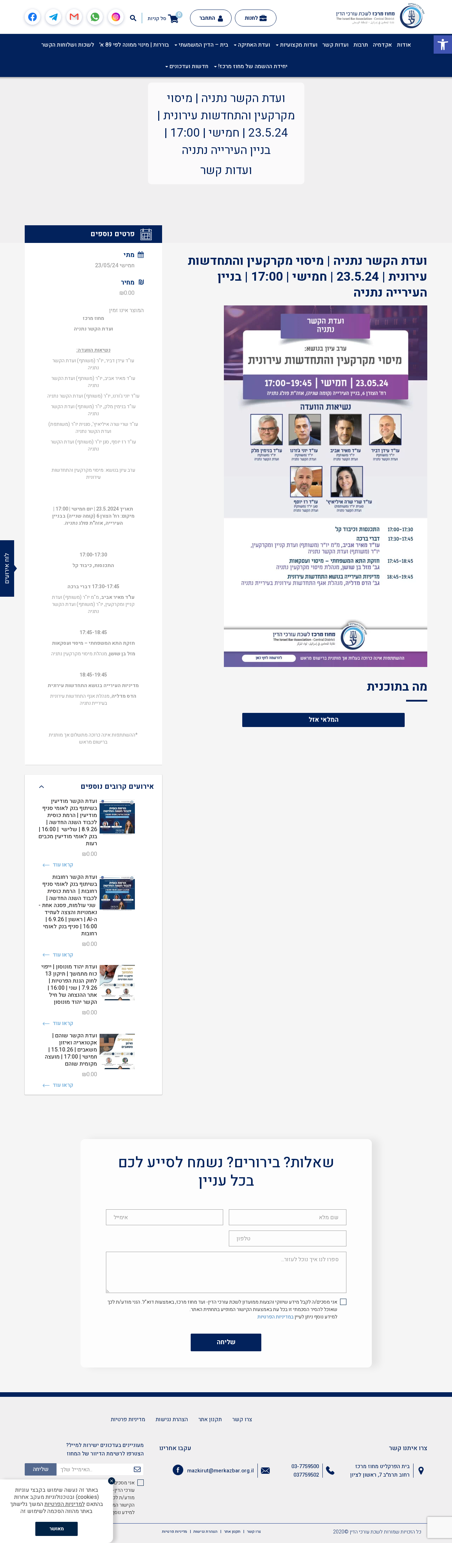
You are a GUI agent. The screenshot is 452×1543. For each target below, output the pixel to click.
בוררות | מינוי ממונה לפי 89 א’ (134, 45)
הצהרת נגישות (172, 1419)
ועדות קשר (335, 45)
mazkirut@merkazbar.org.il (220, 1471)
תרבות (360, 45)
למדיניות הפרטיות (64, 1504)
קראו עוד (62, 865)
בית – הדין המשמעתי (202, 45)
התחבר (207, 18)
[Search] (133, 18)
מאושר (56, 1528)
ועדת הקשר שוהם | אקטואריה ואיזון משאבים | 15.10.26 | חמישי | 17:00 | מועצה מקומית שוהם (71, 1049)
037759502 (306, 1475)
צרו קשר (242, 1419)
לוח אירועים (7, 568)
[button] (443, 44)
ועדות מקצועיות (298, 45)
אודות (404, 45)
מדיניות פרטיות (128, 1419)
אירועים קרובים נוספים (117, 786)
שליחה (226, 1342)
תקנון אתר (210, 1419)
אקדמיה (382, 45)
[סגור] (111, 1480)
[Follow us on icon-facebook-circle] (178, 1471)
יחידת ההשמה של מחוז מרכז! (252, 66)
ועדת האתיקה (253, 45)
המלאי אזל (324, 720)
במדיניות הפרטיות (275, 1317)
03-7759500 (305, 1466)
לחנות (251, 18)
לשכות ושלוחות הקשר (67, 45)
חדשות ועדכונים (188, 66)
